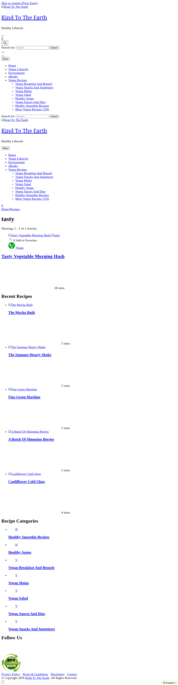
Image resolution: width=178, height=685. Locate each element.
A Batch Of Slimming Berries (31, 439)
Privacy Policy (10, 674)
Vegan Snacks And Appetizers (34, 87)
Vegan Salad (23, 95)
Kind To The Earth (24, 17)
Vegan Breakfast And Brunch (33, 84)
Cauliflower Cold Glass (26, 481)
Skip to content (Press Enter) (19, 3)
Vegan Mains (23, 91)
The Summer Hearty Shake (29, 355)
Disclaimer (57, 674)
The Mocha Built (21, 312)
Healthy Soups (24, 98)
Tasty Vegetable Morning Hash (32, 256)
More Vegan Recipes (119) (32, 109)
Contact (72, 674)
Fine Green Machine (24, 397)
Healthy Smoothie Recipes (32, 105)
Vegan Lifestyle (18, 69)
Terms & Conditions (35, 674)
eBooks (13, 76)
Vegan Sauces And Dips (30, 102)
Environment (16, 73)
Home (12, 65)
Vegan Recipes (17, 80)
